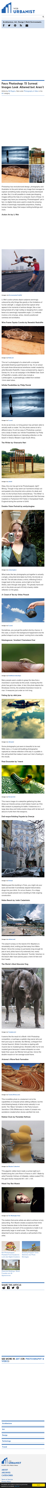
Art (15, 22)
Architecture (8, 22)
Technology (6, 1441)
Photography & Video (31, 91)
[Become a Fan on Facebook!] (3, 25)
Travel (4, 1447)
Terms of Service (7, 1479)
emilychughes (12, 570)
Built (28, 22)
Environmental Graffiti (15, 295)
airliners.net (11, 939)
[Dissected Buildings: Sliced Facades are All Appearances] (11, 1265)
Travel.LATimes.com (14, 1094)
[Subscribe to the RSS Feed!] (21, 25)
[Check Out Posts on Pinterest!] (15, 25)
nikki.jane (11, 742)
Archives (6, 1472)
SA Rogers (12, 91)
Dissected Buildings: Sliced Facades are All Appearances (11, 1273)
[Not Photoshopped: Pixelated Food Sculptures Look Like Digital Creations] (11, 1246)
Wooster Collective (13, 1166)
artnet (10, 481)
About (5, 1470)
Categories (7, 1475)
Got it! (38, 1485)
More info (17, 1486)
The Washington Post (14, 1215)
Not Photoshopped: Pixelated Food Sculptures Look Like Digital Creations (11, 1254)
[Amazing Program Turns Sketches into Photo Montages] (31, 1246)
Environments (35, 22)
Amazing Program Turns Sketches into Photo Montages (30, 1254)
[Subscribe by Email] (27, 25)
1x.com (10, 420)
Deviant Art (11, 797)
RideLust (10, 357)
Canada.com (12, 1032)
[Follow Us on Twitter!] (9, 25)
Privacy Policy (6, 1481)
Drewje (10, 880)
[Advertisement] (23, 54)
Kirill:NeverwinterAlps (14, 675)
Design (21, 22)
